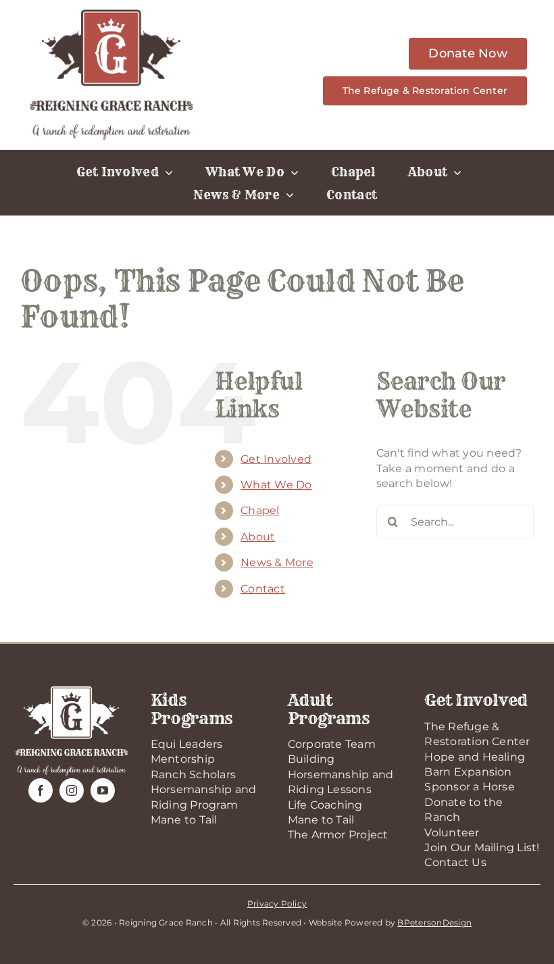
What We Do (276, 484)
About (258, 536)
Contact (263, 588)
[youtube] (103, 790)
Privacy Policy (277, 903)
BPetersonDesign (434, 922)
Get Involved (276, 459)
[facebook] (40, 790)
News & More (277, 562)
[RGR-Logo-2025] (111, 11)
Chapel (260, 510)
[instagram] (71, 790)
